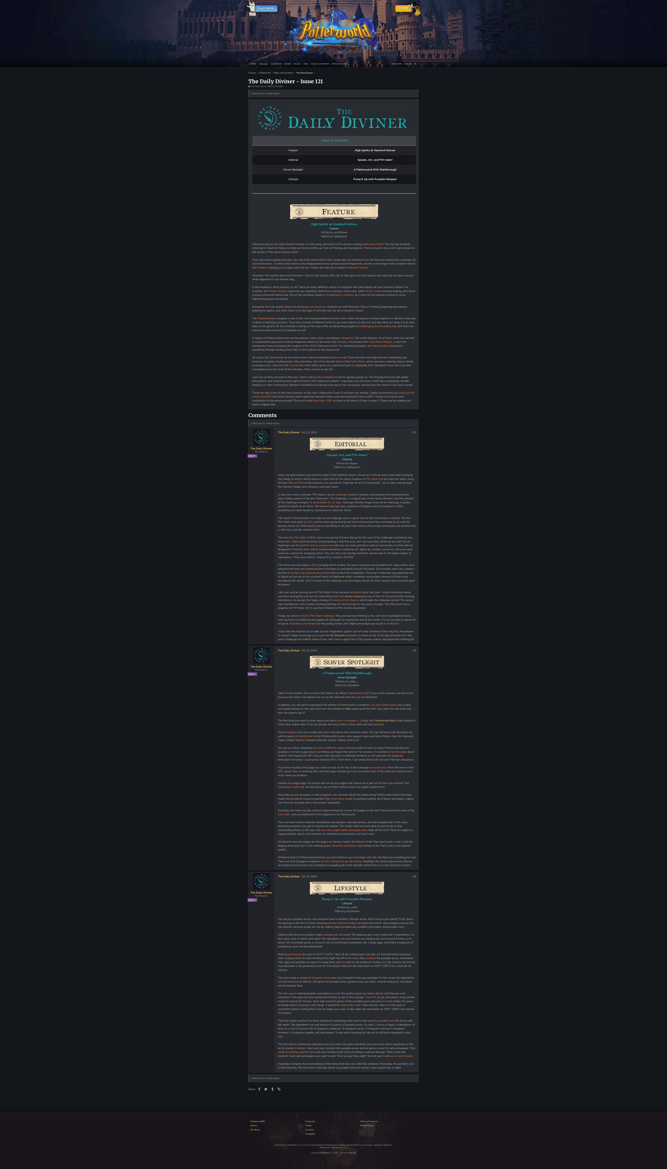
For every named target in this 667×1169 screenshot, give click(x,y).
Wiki (305, 64)
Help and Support (369, 1121)
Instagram (310, 1134)
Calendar (276, 64)
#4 (414, 876)
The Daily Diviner (258, 86)
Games (287, 64)
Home (253, 64)
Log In (408, 64)
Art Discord (336, 635)
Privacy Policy (366, 1125)
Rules (297, 64)
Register (397, 64)
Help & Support (320, 64)
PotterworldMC (257, 1121)
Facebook (310, 1121)
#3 (414, 650)
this (348, 709)
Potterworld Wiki (384, 720)
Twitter (308, 1125)
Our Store (255, 1129)
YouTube (309, 1129)
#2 (414, 432)
